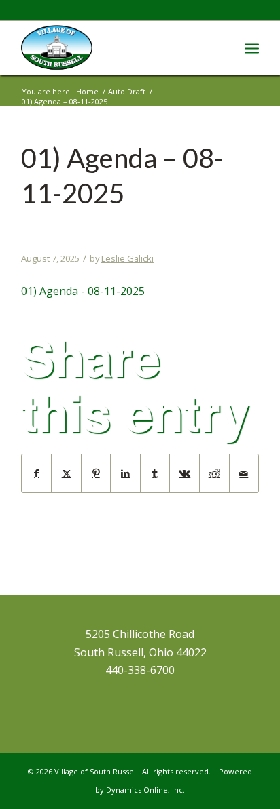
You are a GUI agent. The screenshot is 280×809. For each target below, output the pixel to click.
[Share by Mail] (244, 473)
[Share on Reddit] (214, 473)
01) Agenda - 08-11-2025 (83, 290)
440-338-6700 (140, 670)
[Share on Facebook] (37, 473)
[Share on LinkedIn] (125, 473)
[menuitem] (252, 47)
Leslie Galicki (127, 258)
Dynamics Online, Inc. (145, 790)
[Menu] (252, 47)
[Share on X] (66, 473)
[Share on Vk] (184, 473)
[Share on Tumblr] (155, 473)
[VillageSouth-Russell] (116, 47)
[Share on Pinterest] (96, 473)
